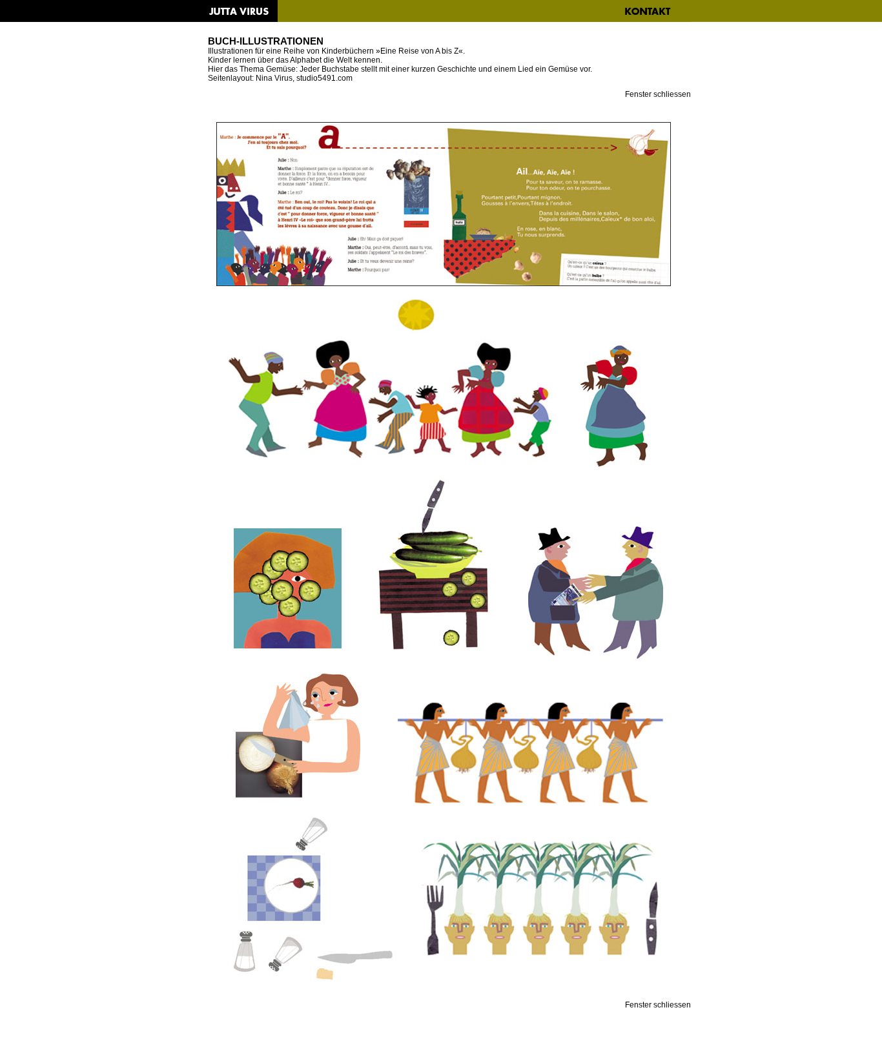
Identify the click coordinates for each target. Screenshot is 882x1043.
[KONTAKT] (647, 11)
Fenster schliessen (658, 94)
